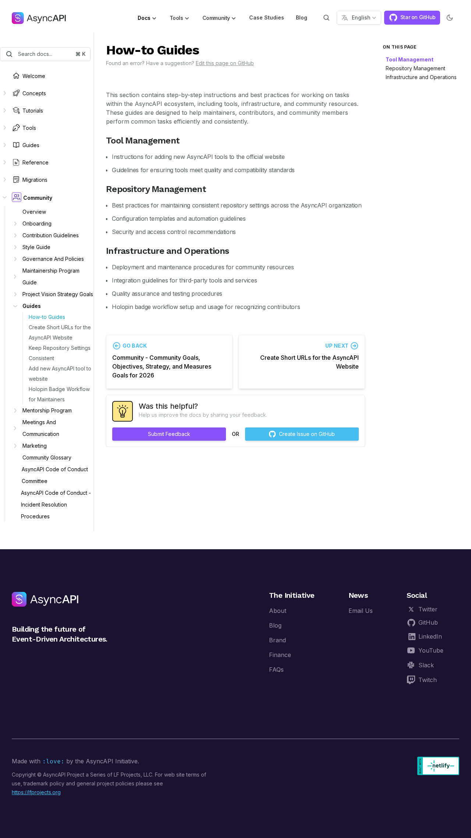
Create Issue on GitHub (307, 434)
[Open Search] (326, 17)
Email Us (360, 610)
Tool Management (409, 59)
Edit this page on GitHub (225, 63)
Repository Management (415, 68)
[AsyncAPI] (39, 17)
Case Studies (266, 17)
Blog (301, 17)
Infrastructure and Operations (421, 77)
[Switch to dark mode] (449, 17)
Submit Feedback (169, 434)
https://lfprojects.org (36, 792)
